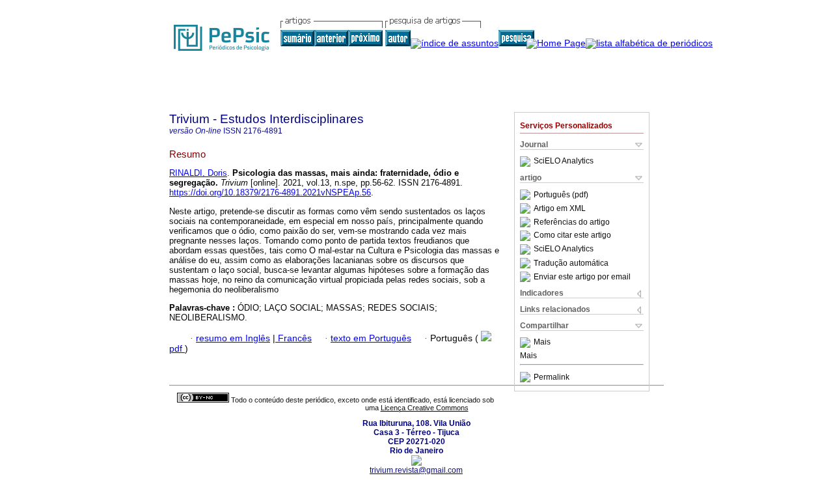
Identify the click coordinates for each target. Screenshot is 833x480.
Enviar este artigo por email (582, 276)
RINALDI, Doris (198, 173)
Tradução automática (571, 263)
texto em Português (371, 338)
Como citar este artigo (572, 235)
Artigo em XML (560, 208)
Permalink (551, 377)
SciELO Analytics (564, 161)
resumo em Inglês (233, 338)
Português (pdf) (561, 194)
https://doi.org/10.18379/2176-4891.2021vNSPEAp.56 (270, 192)
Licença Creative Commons (425, 408)
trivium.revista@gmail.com (416, 470)
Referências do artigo (572, 222)
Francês (293, 338)
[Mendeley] (527, 342)
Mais (542, 342)
